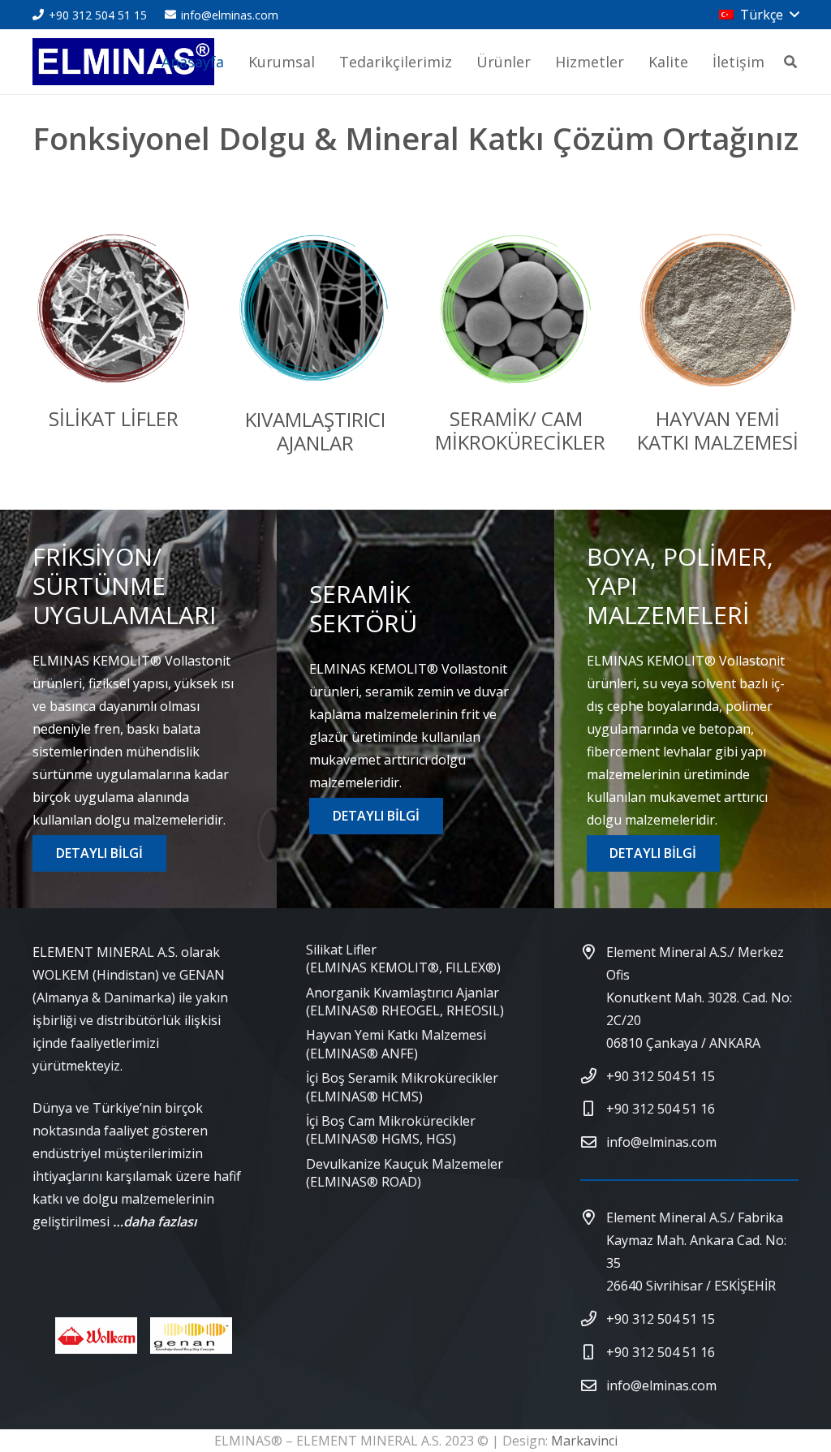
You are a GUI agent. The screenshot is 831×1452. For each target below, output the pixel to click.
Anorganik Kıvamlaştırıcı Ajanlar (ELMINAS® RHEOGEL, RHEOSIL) (405, 1001)
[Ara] (791, 62)
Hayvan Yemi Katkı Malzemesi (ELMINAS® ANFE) (396, 1044)
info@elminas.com (661, 1142)
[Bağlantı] (123, 61)
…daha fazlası (154, 1221)
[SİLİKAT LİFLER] (113, 314)
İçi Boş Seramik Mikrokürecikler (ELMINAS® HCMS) (402, 1087)
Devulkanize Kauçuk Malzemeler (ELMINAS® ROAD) (404, 1173)
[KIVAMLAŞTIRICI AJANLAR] (315, 314)
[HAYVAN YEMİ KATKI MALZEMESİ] (717, 314)
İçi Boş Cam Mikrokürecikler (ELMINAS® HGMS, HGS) (391, 1130)
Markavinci (584, 1441)
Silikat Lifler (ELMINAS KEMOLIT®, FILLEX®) (403, 958)
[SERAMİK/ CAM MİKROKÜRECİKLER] (516, 314)
